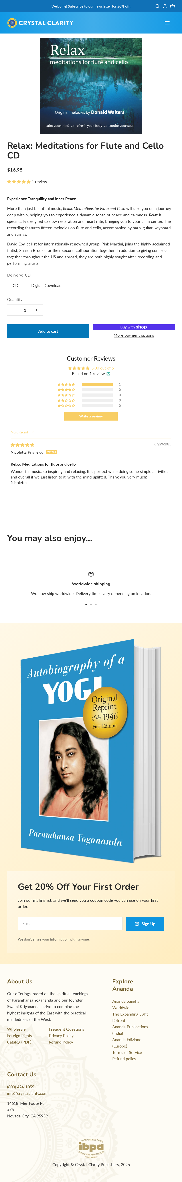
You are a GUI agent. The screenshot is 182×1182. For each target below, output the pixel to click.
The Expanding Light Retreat (130, 1017)
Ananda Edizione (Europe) (126, 1042)
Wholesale (16, 1029)
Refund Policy (61, 1042)
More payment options (134, 335)
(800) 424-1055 (20, 1086)
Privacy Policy (61, 1035)
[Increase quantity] (36, 310)
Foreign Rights (19, 1035)
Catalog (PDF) (19, 1042)
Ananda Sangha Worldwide (125, 1004)
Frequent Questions (66, 1029)
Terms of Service (127, 1052)
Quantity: (15, 299)
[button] (19, 181)
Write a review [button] (91, 416)
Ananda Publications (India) (130, 1030)
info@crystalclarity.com (27, 1093)
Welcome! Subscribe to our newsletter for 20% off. (91, 6)
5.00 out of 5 (102, 368)
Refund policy (124, 1058)
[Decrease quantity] (13, 310)
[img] (22, 444)
